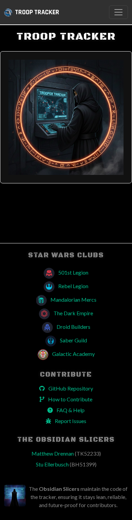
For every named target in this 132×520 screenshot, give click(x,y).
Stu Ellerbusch (66, 464)
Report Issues (70, 421)
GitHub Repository (70, 388)
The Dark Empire (72, 313)
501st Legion (72, 272)
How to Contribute (69, 399)
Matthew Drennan (66, 453)
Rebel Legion (72, 286)
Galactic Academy (73, 354)
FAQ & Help (70, 410)
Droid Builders (73, 326)
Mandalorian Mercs (72, 299)
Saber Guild (73, 340)
